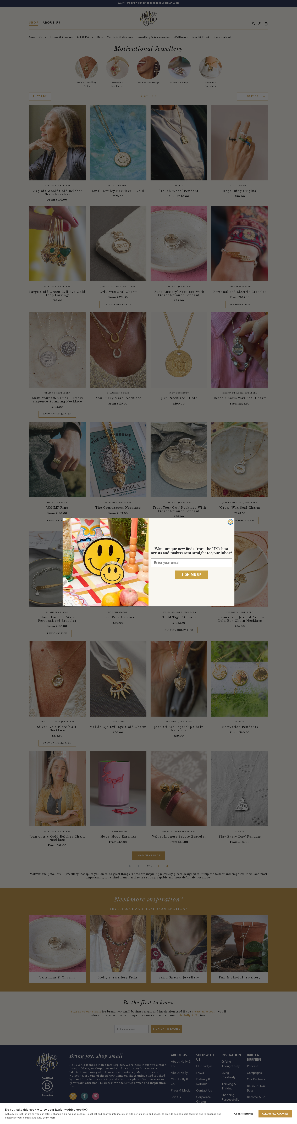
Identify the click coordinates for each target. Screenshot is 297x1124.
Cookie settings (243, 1113)
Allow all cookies (275, 1113)
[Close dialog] (230, 521)
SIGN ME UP (191, 574)
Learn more (49, 1117)
